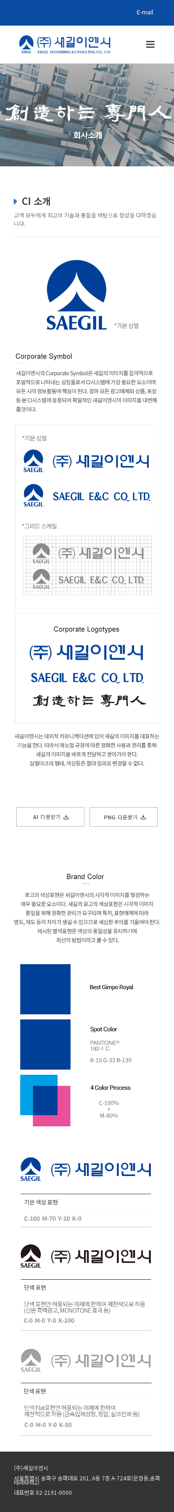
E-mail (145, 12)
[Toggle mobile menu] (151, 44)
